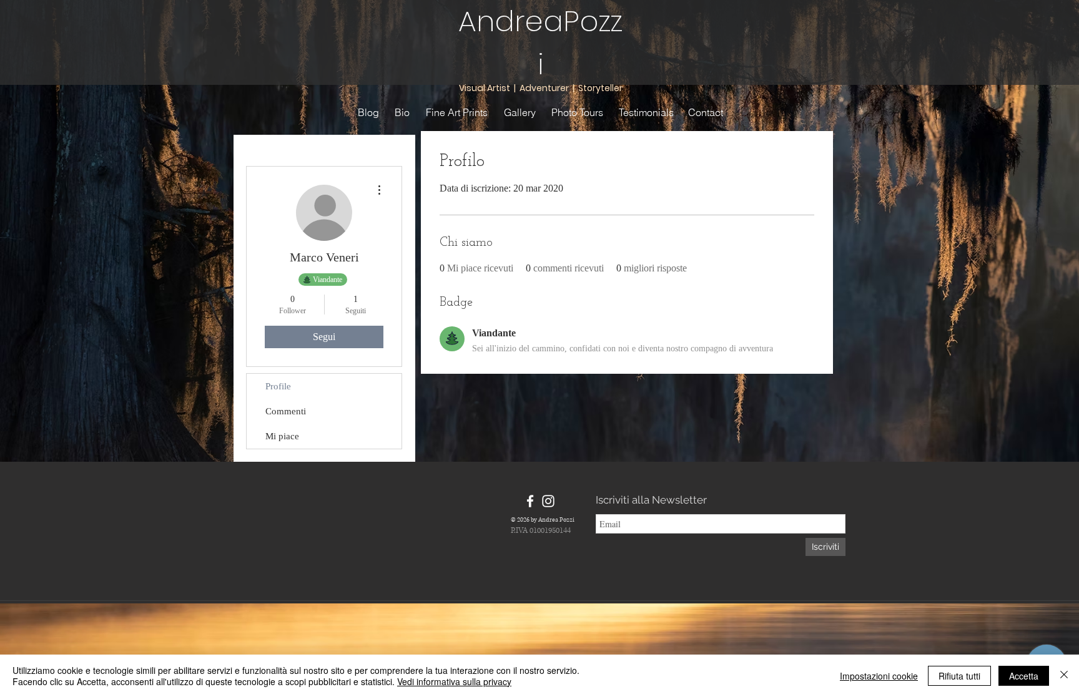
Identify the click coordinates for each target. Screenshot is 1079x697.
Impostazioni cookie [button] (879, 676)
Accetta (1023, 676)
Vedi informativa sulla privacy (454, 681)
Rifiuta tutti (959, 676)
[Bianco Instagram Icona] (548, 501)
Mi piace (282, 436)
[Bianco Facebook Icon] (530, 501)
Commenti (285, 411)
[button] (321, 146)
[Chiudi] (1064, 676)
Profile (278, 386)
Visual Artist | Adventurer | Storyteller (541, 88)
